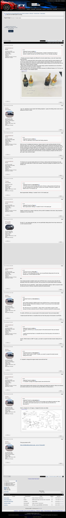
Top (64, 510)
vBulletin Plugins (30, 516)
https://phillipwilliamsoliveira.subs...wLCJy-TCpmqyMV (32, 445)
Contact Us (16, 510)
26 (59, 40)
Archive (42, 510)
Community (38, 9)
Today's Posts (49, 9)
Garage (32, 9)
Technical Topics (37, 13)
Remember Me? (41, 3)
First (47, 40)
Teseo (7, 181)
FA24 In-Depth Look (7, 499)
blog (56, 0)
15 (50, 40)
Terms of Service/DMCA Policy (57, 510)
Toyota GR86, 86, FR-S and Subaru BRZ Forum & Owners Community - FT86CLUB (19, 13)
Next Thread (37, 478)
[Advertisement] (41, 29)
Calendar (44, 9)
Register (28, 9)
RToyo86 (8, 222)
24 (56, 40)
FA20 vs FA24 (6, 497)
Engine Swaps (42, 13)
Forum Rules (6, 491)
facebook (63, 0)
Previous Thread (31, 478)
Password (29, 5)
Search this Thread (58, 42)
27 (60, 40)
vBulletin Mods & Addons (36, 514)
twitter (59, 0)
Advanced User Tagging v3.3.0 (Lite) (25, 514)
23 (54, 40)
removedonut (9, 48)
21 (51, 40)
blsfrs (7, 108)
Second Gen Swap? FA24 (8, 501)
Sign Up (10, 31)
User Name (29, 3)
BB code (5, 487)
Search (54, 9)
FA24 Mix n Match (7, 503)
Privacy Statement (47, 510)
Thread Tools (50, 42)
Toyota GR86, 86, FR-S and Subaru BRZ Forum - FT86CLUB (29, 510)
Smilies (5, 488)
